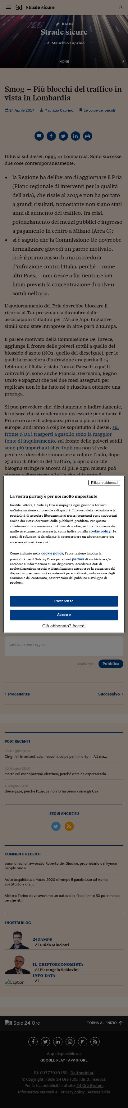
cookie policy (100, 531)
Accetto (64, 614)
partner (78, 559)
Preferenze (64, 601)
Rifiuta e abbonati (104, 482)
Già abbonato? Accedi (63, 625)
